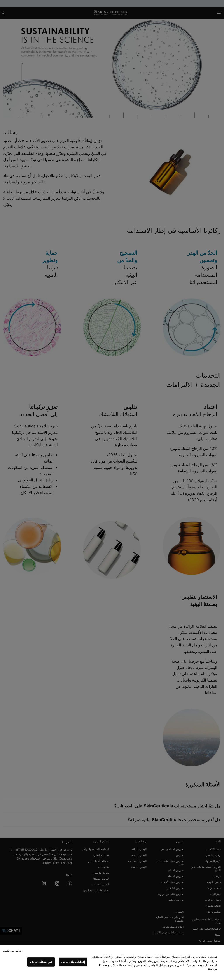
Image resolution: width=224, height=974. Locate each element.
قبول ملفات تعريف (41, 961)
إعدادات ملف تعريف (73, 961)
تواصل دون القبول (12, 950)
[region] (112, 959)
